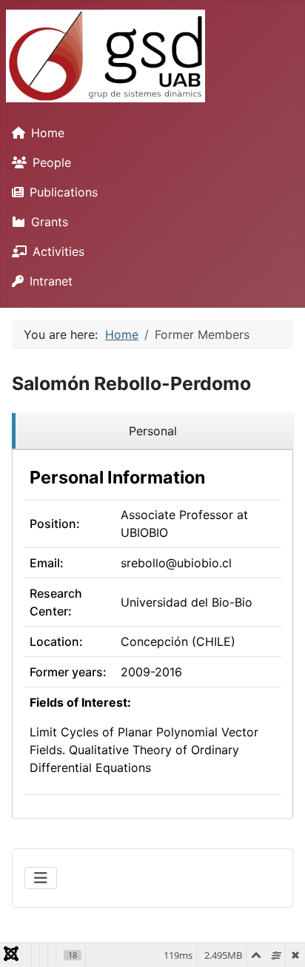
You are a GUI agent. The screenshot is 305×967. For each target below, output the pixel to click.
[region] (152, 431)
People (52, 162)
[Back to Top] (279, 939)
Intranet (51, 281)
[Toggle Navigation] (40, 878)
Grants (49, 221)
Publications (64, 192)
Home (47, 132)
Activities (58, 251)
